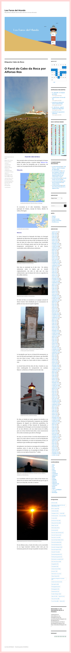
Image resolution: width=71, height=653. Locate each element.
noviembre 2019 (55, 349)
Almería (54, 502)
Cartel (62, 513)
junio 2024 (54, 269)
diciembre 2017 (55, 382)
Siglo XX (61, 596)
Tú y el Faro (54, 601)
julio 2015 (54, 424)
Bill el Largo (55, 508)
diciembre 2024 (55, 261)
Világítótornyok (8, 170)
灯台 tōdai (54, 491)
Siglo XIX (54, 596)
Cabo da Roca (8, 178)
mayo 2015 (54, 427)
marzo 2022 (54, 308)
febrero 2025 (55, 258)
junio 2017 (54, 391)
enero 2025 (54, 259)
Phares (10, 167)
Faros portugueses (56, 554)
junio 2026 (54, 234)
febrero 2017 (55, 397)
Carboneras (54, 510)
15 (63, 72)
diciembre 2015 (55, 417)
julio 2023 (54, 285)
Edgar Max (54, 525)
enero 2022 (54, 311)
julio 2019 (54, 355)
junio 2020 (54, 339)
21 (60, 74)
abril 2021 (54, 324)
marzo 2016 (54, 413)
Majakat (6, 167)
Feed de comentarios (56, 220)
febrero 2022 (55, 310)
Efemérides (55, 527)
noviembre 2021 (55, 314)
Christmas (54, 515)
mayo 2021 (54, 323)
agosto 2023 (54, 284)
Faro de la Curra (55, 537)
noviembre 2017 (55, 384)
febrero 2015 (55, 431)
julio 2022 (54, 303)
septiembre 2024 (55, 265)
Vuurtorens (7, 171)
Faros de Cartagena (56, 547)
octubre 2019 (55, 350)
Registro (54, 216)
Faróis (11, 160)
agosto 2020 (54, 336)
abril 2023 (54, 289)
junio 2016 (54, 408)
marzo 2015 (54, 430)
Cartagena (54, 513)
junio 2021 (54, 321)
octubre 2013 (55, 455)
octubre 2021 (55, 316)
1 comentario (7, 187)
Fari (8, 160)
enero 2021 (54, 329)
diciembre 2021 (55, 313)
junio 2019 (54, 356)
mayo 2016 (54, 410)
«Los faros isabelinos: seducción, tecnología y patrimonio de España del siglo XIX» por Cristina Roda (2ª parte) (58, 173)
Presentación (55, 591)
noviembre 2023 (55, 279)
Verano (62, 601)
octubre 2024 (55, 263)
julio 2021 (54, 320)
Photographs (55, 589)
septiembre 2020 (55, 334)
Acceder (54, 217)
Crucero (54, 518)
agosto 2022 (54, 301)
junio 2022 (54, 304)
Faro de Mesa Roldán (57, 539)
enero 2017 (54, 398)
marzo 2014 (54, 447)
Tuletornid (7, 169)
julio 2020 (54, 337)
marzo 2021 (54, 326)
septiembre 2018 (55, 369)
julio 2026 (54, 233)
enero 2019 (54, 363)
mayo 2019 (54, 358)
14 (60, 72)
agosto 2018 (54, 371)
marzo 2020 (54, 343)
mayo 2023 (54, 288)
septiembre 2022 (55, 300)
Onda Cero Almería (56, 581)
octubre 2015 (55, 420)
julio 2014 (54, 442)
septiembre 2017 (55, 387)
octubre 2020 (55, 333)
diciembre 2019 (55, 347)
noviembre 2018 (55, 366)
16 (65, 72)
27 (58, 77)
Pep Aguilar (55, 584)
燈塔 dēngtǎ (10, 176)
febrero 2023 (55, 292)
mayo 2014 (54, 445)
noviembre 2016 (55, 401)
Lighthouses (7, 166)
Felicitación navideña (57, 559)
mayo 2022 (54, 305)
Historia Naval (55, 568)
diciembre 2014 (55, 434)
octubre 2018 (55, 368)
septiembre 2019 (55, 352)
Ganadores (54, 566)
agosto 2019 (54, 353)
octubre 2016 (55, 403)
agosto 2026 (55, 232)
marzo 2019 (54, 360)
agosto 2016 (54, 405)
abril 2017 (54, 394)
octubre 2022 (55, 298)
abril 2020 (54, 342)
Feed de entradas (55, 219)
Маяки (11, 171)
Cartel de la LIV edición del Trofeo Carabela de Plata (58, 182)
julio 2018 (54, 372)
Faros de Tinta (55, 551)
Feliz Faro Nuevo (56, 561)
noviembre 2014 (55, 436)
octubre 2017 (55, 385)
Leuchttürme (8, 164)
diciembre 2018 (55, 365)
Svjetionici (54, 481)
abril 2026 (54, 237)
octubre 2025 (55, 246)
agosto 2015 (54, 423)
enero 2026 (54, 242)
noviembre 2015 (55, 418)
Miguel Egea (55, 576)
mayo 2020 (54, 340)
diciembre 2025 (55, 243)
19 (56, 74)
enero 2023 (54, 294)
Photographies (55, 586)
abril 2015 (54, 429)
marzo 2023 (54, 291)
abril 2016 (54, 411)
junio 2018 (54, 374)
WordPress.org (55, 222)
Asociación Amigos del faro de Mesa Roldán (58, 506)
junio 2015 (54, 426)
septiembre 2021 (55, 317)
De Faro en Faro (55, 520)
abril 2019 (54, 359)
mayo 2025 (54, 253)
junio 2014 (54, 443)
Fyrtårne (9, 161)
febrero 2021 (55, 327)
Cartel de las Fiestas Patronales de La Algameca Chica (58, 187)
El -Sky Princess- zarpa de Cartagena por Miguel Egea (59, 168)
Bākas (6, 160)
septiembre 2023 (55, 282)
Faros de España (56, 549)
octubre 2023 (55, 281)
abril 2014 (54, 446)
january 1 (54, 571)
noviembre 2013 (55, 453)
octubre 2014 (55, 437)
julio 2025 (54, 250)
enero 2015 (54, 433)
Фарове (53, 488)
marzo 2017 (54, 395)
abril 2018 (54, 376)
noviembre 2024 (55, 262)
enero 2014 (54, 450)
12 (56, 72)
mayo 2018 (54, 375)
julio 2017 (54, 389)
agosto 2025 (54, 249)
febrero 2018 (55, 379)
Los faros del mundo (56, 166)
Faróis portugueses (9, 181)
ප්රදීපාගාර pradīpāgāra (57, 489)
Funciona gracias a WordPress (21, 647)
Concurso (62, 515)
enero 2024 (54, 276)
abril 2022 (54, 307)
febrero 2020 (55, 345)
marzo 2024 (54, 274)
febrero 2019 (55, 362)
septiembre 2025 (55, 247)
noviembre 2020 (55, 332)
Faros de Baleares (56, 544)
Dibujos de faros (56, 522)
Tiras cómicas (55, 598)
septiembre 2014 (55, 439)
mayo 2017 (54, 392)
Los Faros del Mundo (15, 10)
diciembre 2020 (55, 330)
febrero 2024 (55, 275)
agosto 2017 (54, 388)
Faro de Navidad (56, 542)
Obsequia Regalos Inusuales (57, 579)
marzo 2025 (54, 256)
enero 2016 (54, 416)
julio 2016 (54, 407)
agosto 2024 (54, 266)
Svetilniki (54, 479)
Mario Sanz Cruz (56, 573)
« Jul (54, 82)
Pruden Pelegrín (56, 593)
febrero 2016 (55, 414)
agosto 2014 (54, 440)
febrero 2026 (55, 240)
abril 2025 (54, 255)
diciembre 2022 (55, 295)
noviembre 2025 (55, 245)
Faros (6, 161)
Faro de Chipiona (56, 535)
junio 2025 (54, 252)
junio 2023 (54, 287)
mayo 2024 (54, 271)
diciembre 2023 (55, 278)
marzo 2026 (54, 239)
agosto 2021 (54, 318)
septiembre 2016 (55, 404)
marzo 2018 (54, 378)
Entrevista (54, 530)
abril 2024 (54, 272)
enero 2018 (54, 381)
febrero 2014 (55, 449)
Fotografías (54, 564)
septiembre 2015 (55, 421)
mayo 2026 (54, 236)
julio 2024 (54, 268)
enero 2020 (54, 346)
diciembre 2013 (55, 452)
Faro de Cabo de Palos (57, 532)
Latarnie (6, 163)
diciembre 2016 (55, 400)
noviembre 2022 (55, 297)
